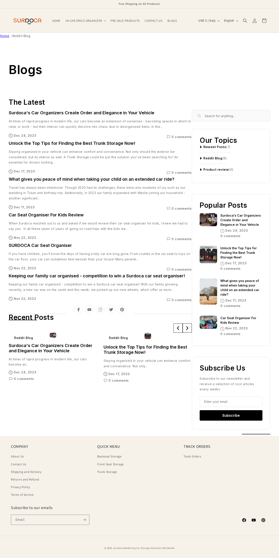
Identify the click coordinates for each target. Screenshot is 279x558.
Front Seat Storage (110, 464)
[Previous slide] (178, 328)
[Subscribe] (84, 520)
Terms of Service (22, 495)
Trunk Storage (107, 472)
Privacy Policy (20, 487)
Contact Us (18, 464)
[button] (85, 20)
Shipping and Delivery (26, 472)
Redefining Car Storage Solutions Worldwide (148, 548)
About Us (17, 456)
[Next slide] (187, 328)
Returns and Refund (25, 479)
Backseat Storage (109, 456)
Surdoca (118, 548)
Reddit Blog (21, 36)
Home (4, 36)
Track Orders (192, 456)
